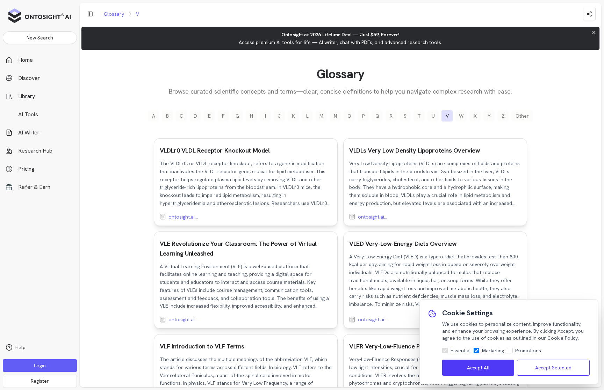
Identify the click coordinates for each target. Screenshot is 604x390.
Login (40, 365)
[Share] (589, 14)
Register (40, 381)
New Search (40, 38)
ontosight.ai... (183, 217)
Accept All (478, 368)
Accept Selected (553, 368)
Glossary (114, 14)
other (522, 116)
